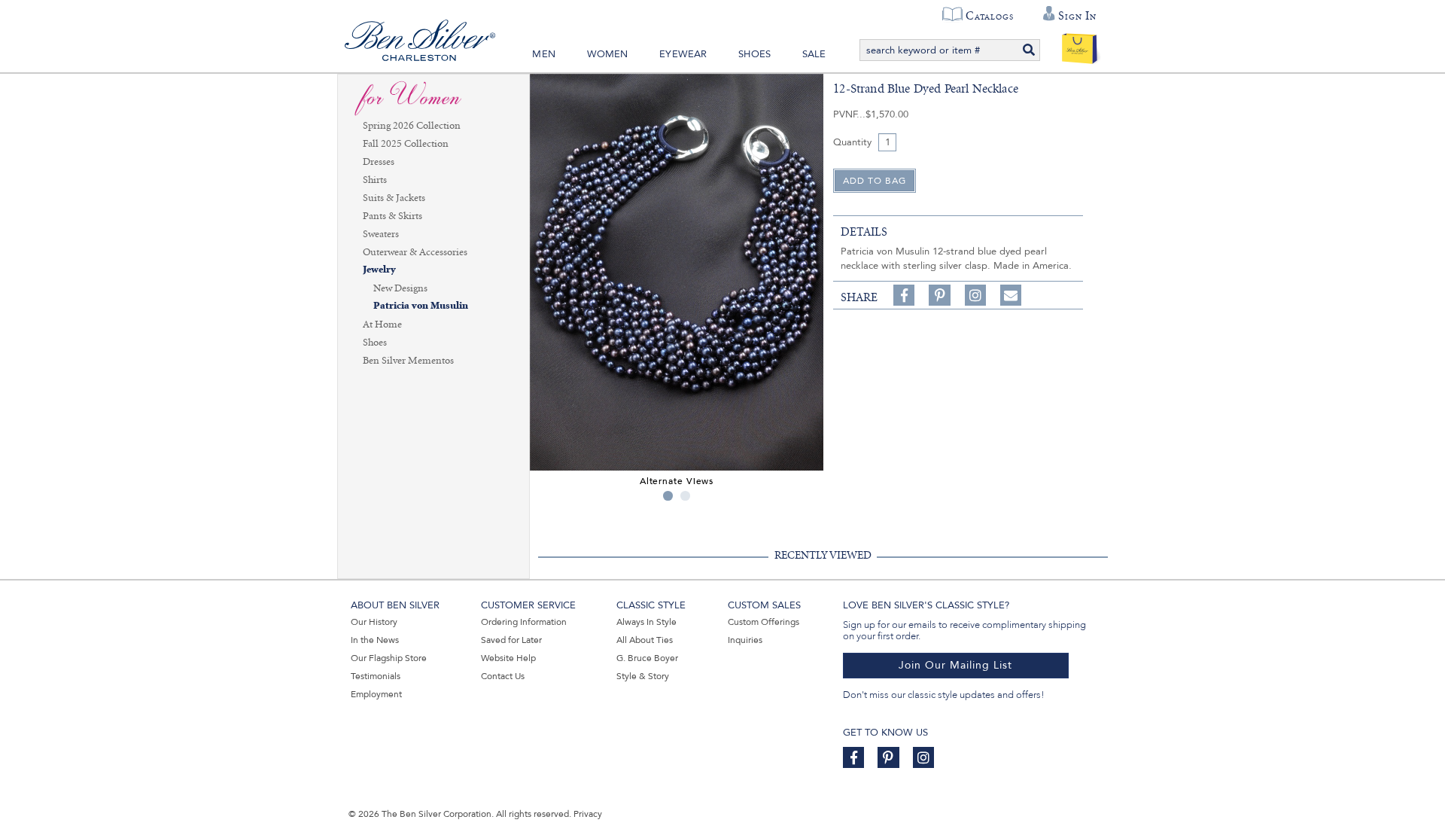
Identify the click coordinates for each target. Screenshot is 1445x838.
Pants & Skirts (392, 216)
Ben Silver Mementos (408, 360)
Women (607, 54)
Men (543, 54)
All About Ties (644, 640)
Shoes (754, 54)
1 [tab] (668, 496)
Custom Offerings (763, 622)
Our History (374, 622)
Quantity (852, 142)
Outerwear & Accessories (415, 252)
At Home (382, 324)
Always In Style (646, 622)
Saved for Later (511, 640)
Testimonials (375, 676)
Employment (376, 694)
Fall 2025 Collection (406, 144)
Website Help (508, 658)
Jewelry (379, 270)
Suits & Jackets (394, 198)
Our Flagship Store (389, 658)
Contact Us (503, 676)
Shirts (375, 180)
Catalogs (989, 16)
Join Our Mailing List (955, 665)
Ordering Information (524, 622)
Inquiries (745, 640)
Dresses (378, 162)
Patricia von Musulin (420, 306)
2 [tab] (685, 496)
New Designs (400, 288)
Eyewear (683, 54)
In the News (375, 640)
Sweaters (381, 234)
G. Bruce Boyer (647, 658)
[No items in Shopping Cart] (1079, 45)
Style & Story (642, 676)
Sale (814, 54)
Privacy (587, 814)
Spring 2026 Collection (412, 125)
